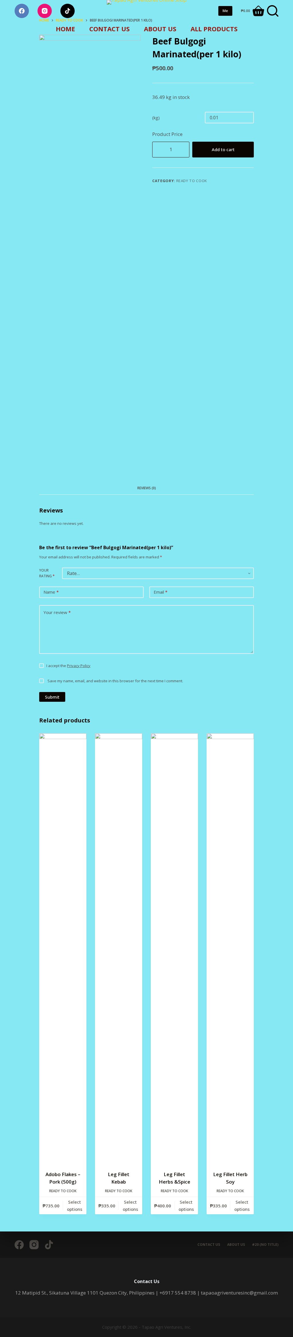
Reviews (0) (146, 488)
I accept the (68, 665)
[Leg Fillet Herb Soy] (230, 948)
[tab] (146, 488)
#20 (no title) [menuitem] (265, 1244)
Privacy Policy (78, 665)
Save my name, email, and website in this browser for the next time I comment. (115, 680)
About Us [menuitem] (160, 28)
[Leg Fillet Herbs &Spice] (174, 948)
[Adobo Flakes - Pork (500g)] (62, 948)
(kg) (156, 117)
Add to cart (223, 149)
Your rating (47, 573)
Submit (52, 697)
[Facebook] (22, 11)
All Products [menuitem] (214, 28)
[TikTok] (67, 11)
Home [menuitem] (65, 28)
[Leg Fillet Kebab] (118, 948)
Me (225, 10)
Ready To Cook (191, 180)
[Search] (272, 11)
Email (160, 592)
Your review (57, 612)
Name (51, 592)
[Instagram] (44, 11)
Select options (74, 1205)
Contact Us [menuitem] (109, 28)
